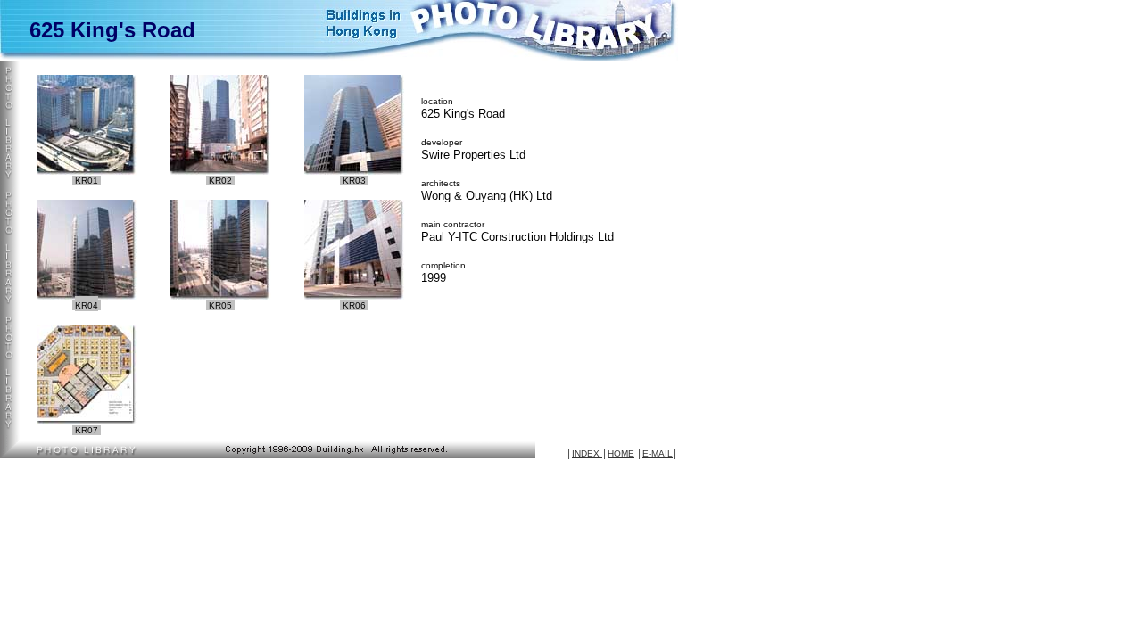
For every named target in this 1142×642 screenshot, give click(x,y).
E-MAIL (657, 453)
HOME (621, 453)
